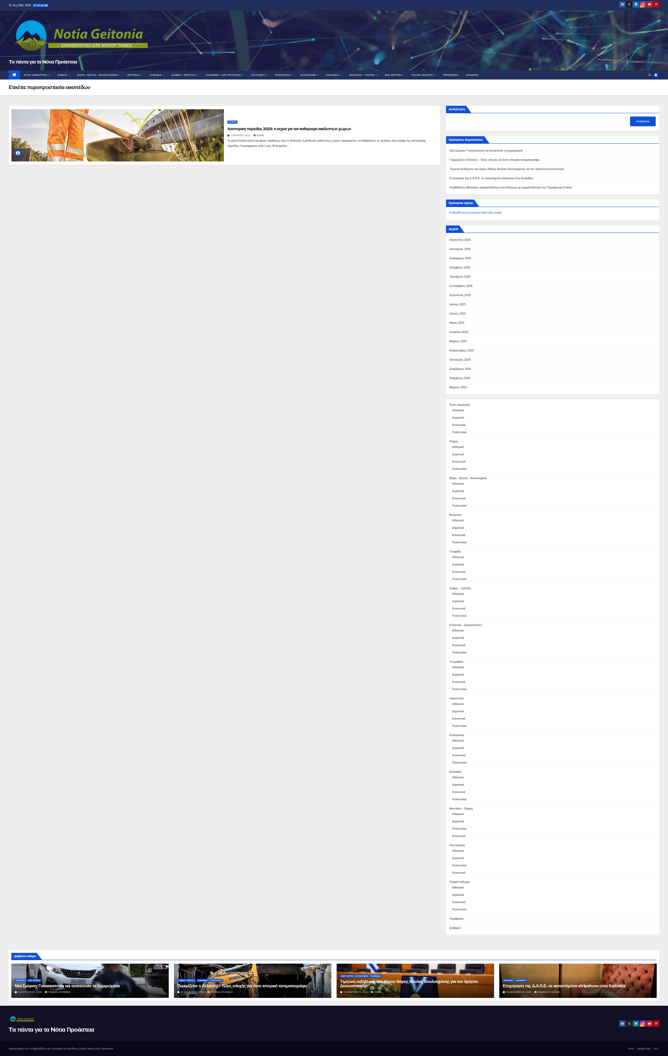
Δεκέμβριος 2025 (460, 258)
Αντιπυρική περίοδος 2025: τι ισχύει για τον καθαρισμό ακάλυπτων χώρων (289, 128)
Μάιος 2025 (457, 322)
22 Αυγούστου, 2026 (193, 992)
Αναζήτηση (457, 109)
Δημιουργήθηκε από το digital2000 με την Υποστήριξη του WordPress (44, 1048)
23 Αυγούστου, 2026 (30, 992)
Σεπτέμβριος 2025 (461, 285)
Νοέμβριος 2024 (460, 378)
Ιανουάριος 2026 (460, 249)
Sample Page (643, 1048)
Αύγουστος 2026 (460, 239)
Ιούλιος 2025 (458, 304)
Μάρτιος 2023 (458, 387)
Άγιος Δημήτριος (36, 75)
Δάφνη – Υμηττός (184, 75)
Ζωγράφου (258, 75)
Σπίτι (655, 1048)
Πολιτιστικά (459, 432)
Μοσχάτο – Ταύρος (362, 75)
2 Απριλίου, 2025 (241, 135)
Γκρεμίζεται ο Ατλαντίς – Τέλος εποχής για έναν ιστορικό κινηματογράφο (494, 159)
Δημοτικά (458, 417)
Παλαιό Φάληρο (422, 75)
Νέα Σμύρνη (393, 75)
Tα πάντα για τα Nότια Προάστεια (43, 62)
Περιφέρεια (451, 75)
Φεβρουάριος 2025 (462, 350)
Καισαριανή (308, 75)
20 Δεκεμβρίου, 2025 (519, 992)
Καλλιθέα (333, 75)
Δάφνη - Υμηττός (186, 980)
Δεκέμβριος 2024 (460, 368)
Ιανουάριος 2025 (460, 359)
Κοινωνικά (458, 424)
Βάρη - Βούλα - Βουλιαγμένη (354, 976)
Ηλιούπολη (283, 75)
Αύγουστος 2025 (460, 295)
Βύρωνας (134, 75)
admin (260, 135)
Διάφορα (472, 75)
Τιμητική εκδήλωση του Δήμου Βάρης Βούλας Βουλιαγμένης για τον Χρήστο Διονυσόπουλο (507, 169)
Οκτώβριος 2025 (460, 276)
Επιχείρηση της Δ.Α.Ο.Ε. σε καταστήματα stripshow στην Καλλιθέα (491, 178)
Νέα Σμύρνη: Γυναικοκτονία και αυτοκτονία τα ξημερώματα (486, 150)
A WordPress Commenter (465, 212)
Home (631, 1048)
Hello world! (494, 212)
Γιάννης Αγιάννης (59, 992)
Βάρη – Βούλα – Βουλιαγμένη (97, 75)
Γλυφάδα (156, 75)
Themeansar (107, 1048)
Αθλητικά (458, 410)
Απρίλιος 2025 (459, 332)
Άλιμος (62, 75)
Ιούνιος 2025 (458, 313)
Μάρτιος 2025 (458, 341)
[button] (649, 74)
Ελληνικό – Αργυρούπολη (224, 75)
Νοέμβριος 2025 (460, 267)
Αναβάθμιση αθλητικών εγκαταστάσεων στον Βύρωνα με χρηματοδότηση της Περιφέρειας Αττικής (511, 187)
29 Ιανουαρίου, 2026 (355, 992)
